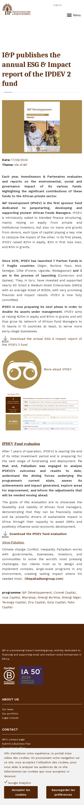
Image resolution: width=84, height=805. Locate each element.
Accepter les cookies (21, 792)
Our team (7, 709)
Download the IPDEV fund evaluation (38, 534)
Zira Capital (36, 602)
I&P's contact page (13, 739)
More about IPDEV (57, 369)
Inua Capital (11, 597)
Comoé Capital (65, 592)
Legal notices (10, 717)
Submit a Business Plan (16, 743)
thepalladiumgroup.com (43, 579)
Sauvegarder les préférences (63, 792)
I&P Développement (37, 592)
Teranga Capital (14, 602)
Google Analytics (19, 782)
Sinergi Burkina (49, 597)
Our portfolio (10, 713)
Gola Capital (56, 602)
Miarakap (29, 597)
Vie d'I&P (20, 165)
